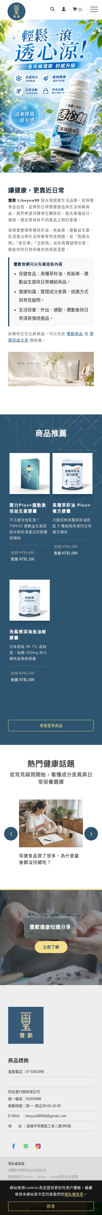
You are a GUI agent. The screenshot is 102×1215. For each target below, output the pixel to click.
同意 (51, 1206)
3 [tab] (59, 167)
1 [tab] (43, 167)
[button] (52, 10)
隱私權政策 (74, 1194)
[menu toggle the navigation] (94, 9)
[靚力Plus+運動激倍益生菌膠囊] (30, 473)
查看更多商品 (51, 725)
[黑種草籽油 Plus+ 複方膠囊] (72, 473)
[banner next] (69, 168)
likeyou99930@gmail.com (46, 1116)
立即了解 (51, 947)
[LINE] (26, 1146)
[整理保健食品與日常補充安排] (51, 823)
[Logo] (16, 12)
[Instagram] (39, 1146)
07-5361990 (35, 1072)
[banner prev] (33, 168)
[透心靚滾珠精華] (51, 96)
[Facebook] (14, 1146)
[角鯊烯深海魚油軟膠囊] (30, 600)
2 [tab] (51, 167)
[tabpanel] (51, 96)
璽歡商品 (75, 334)
